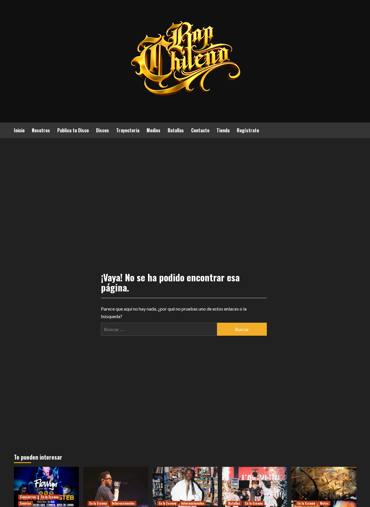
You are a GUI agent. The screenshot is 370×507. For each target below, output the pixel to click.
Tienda (223, 130)
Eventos (25, 503)
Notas (324, 503)
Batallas (176, 130)
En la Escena (50, 497)
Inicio (19, 130)
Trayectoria (127, 130)
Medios (153, 130)
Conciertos (28, 497)
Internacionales (123, 503)
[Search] (352, 130)
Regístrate (248, 130)
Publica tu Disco (73, 130)
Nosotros (41, 130)
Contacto (200, 130)
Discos (102, 130)
